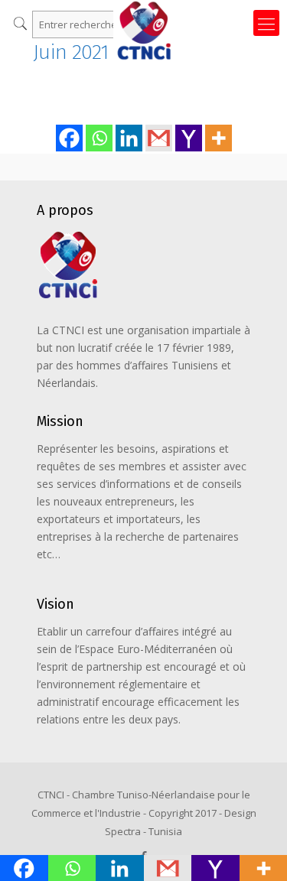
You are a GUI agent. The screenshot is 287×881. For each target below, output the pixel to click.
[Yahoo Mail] (188, 138)
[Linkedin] (129, 138)
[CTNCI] (143, 19)
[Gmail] (158, 138)
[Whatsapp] (99, 138)
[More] (218, 138)
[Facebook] (69, 138)
